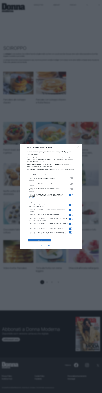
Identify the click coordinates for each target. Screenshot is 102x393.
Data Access (51, 245)
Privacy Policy (60, 245)
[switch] (71, 178)
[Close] (78, 147)
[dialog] (51, 196)
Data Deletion (42, 245)
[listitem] (51, 175)
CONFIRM (39, 240)
